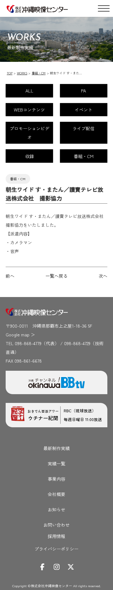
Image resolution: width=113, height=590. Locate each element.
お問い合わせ (56, 525)
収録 (29, 156)
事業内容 (56, 479)
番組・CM (39, 73)
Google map (18, 334)
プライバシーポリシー (56, 549)
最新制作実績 (56, 448)
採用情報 (56, 536)
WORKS (22, 73)
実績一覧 (56, 463)
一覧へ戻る (56, 276)
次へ (103, 276)
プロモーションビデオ (29, 132)
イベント (83, 110)
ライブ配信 (83, 128)
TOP (10, 73)
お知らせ (56, 509)
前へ (10, 276)
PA (83, 90)
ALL (29, 90)
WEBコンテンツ (29, 110)
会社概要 (56, 494)
